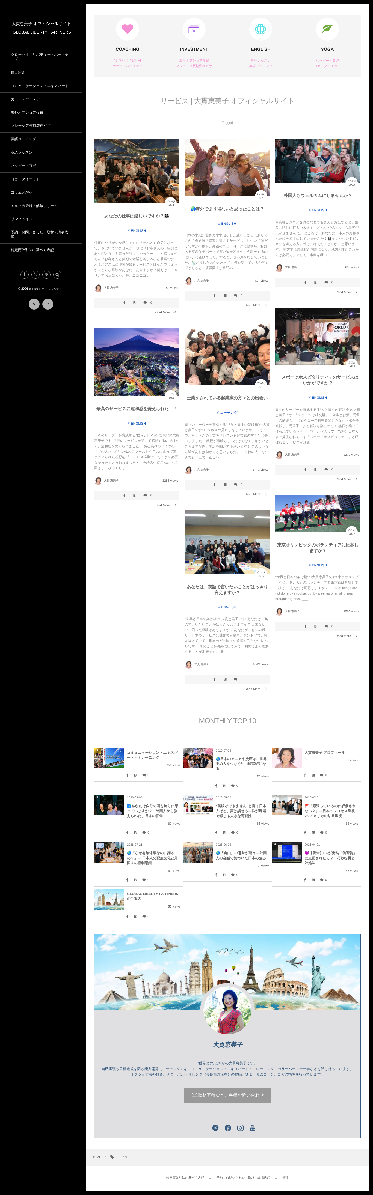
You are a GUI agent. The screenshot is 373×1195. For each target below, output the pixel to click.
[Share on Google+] (203, 1128)
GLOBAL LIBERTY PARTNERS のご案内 (152, 896)
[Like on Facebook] (228, 1128)
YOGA (327, 49)
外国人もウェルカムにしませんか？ (318, 195)
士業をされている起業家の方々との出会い (227, 398)
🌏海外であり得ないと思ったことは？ (227, 209)
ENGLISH (260, 49)
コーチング (229, 413)
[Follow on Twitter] (35, 275)
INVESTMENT (194, 49)
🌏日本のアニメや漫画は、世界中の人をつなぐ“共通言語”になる (241, 764)
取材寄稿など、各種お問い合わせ (231, 1095)
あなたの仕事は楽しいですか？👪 (136, 216)
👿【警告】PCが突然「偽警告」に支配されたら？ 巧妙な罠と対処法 (331, 858)
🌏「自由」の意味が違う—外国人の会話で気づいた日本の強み (241, 855)
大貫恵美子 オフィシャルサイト (41, 24)
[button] (57, 275)
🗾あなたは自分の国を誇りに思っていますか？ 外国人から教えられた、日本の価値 (152, 811)
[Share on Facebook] (24, 275)
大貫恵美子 (227, 1044)
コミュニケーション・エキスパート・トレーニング (152, 754)
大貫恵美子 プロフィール (325, 752)
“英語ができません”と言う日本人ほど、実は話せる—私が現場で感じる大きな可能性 (241, 811)
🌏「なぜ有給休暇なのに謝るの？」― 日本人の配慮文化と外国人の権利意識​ (152, 858)
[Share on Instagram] (240, 1128)
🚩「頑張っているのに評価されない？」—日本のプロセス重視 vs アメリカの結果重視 (330, 811)
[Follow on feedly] (46, 275)
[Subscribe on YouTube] (252, 1128)
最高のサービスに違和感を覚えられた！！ (136, 409)
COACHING (127, 49)
